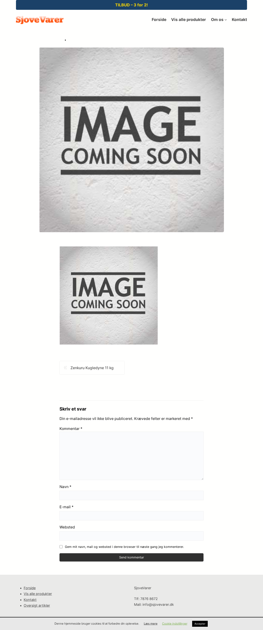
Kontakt (30, 600)
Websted (67, 527)
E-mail (66, 507)
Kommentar (70, 428)
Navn (65, 486)
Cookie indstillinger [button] (174, 623)
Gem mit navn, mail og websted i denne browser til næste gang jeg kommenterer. (124, 547)
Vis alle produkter (38, 594)
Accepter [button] (199, 623)
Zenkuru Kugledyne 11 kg (92, 367)
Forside (30, 588)
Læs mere (150, 623)
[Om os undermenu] (225, 19)
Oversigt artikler (37, 605)
